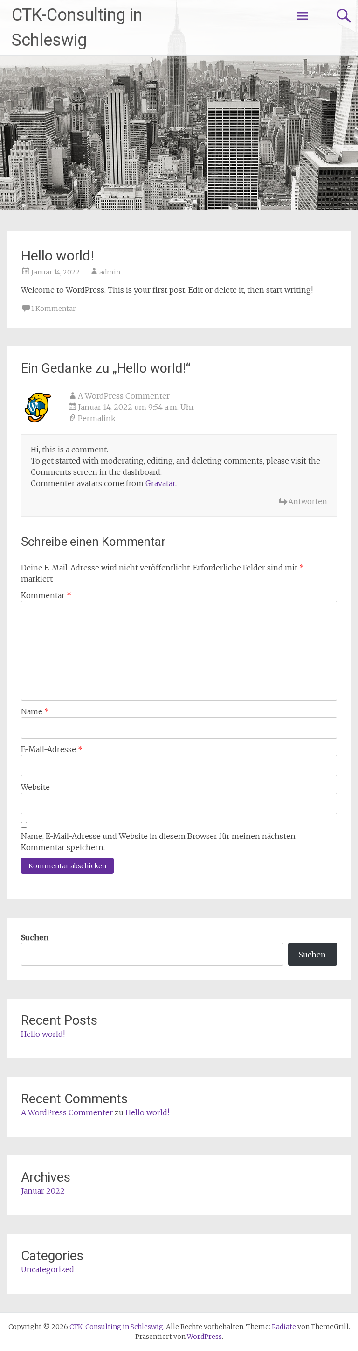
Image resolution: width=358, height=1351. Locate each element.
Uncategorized (47, 1269)
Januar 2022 (43, 1191)
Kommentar (46, 595)
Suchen (34, 937)
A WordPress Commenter (124, 396)
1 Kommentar (53, 308)
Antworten (307, 501)
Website (35, 787)
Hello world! (43, 1034)
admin (109, 272)
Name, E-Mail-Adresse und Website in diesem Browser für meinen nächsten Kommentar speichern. (158, 841)
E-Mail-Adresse (52, 749)
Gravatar (160, 483)
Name (35, 711)
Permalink (97, 418)
